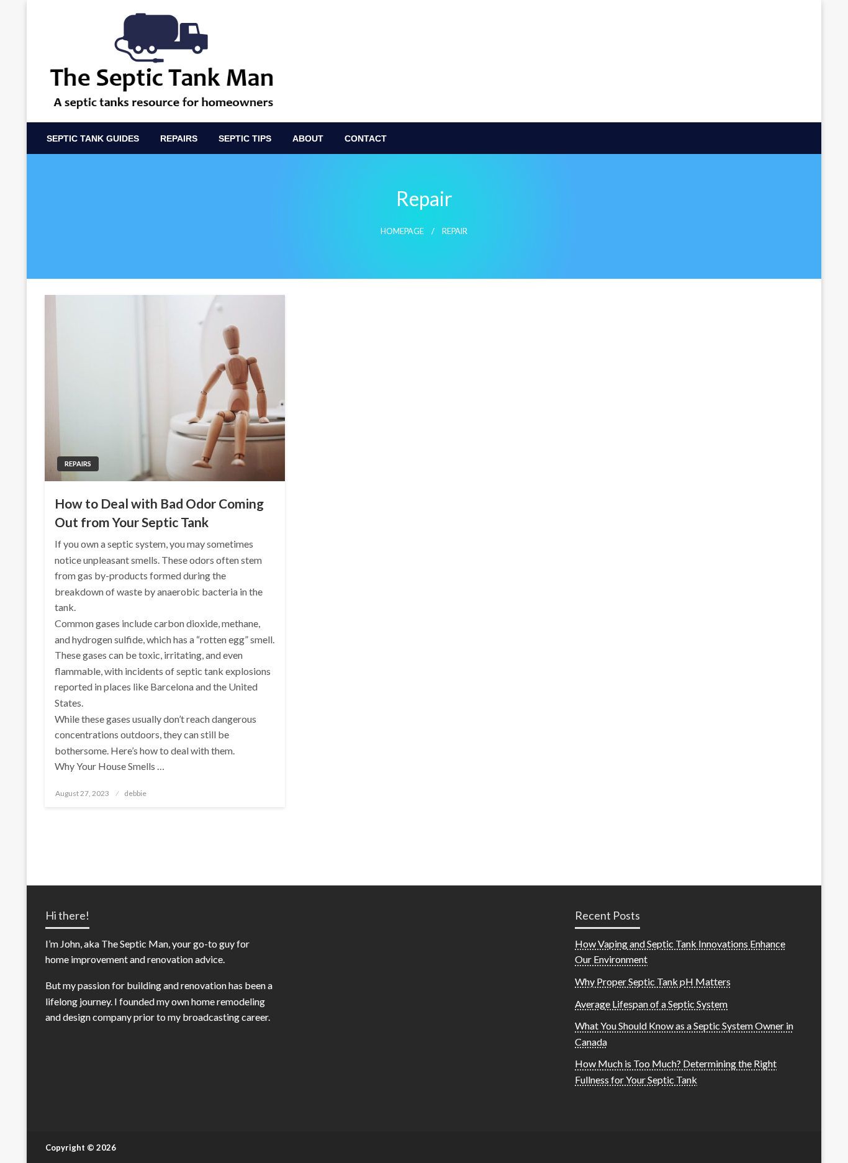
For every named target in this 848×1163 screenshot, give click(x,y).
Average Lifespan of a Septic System (651, 1004)
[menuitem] (93, 138)
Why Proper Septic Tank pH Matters (653, 981)
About (307, 138)
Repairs (178, 138)
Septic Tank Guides (93, 138)
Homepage (402, 231)
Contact (366, 138)
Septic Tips (245, 138)
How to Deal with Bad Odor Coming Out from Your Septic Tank (159, 512)
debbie (135, 793)
